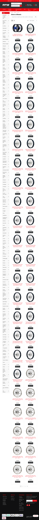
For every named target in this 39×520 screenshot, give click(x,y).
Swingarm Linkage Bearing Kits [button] (4, 331)
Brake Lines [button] (4, 72)
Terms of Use (21, 510)
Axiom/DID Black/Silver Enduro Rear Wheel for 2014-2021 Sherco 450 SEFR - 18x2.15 (18, 265)
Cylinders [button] (4, 158)
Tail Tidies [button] (4, 334)
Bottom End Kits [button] (4, 49)
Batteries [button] (4, 41)
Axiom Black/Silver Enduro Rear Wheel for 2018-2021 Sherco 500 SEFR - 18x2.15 (17, 150)
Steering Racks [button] (4, 319)
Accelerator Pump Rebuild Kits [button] (4, 17)
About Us (12, 496)
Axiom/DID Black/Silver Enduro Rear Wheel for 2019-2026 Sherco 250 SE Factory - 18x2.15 (17, 342)
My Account (5, 496)
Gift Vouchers (5, 206)
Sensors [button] (4, 281)
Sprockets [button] (4, 303)
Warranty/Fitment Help (18, 10)
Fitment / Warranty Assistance (4, 503)
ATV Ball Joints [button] (4, 33)
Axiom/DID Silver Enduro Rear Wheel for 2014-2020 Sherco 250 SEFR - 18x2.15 (30, 418)
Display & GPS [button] (4, 167)
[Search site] (21, 3)
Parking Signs (5, 258)
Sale (24, 9)
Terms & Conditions (21, 497)
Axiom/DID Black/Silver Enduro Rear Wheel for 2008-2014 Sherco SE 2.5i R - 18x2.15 (30, 227)
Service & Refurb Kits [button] (4, 285)
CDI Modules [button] (4, 101)
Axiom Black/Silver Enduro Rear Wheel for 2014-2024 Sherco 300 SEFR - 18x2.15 (17, 111)
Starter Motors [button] (4, 309)
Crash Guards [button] (4, 150)
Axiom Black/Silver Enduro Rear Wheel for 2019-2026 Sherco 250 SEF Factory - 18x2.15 (30, 169)
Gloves (4, 208)
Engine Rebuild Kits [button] (4, 176)
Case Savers (5, 98)
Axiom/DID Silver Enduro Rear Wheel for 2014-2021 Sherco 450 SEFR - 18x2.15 (17, 438)
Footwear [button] (4, 186)
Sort (27, 20)
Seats (4, 277)
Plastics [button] (4, 265)
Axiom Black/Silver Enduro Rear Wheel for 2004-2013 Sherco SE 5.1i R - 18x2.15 (17, 54)
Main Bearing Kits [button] (4, 247)
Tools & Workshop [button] (4, 351)
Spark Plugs (5, 301)
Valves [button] (4, 366)
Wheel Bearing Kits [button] (4, 375)
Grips (4, 213)
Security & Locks (5, 279)
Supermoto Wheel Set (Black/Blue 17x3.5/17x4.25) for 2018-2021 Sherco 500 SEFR (17, 35)
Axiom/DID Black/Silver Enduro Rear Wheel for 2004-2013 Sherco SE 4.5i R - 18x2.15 (30, 207)
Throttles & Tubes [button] (4, 342)
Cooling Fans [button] (4, 138)
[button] (28, 5)
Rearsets (4, 271)
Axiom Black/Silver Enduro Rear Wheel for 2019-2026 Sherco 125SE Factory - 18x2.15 (30, 150)
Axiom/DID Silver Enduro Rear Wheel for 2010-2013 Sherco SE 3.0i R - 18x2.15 (17, 418)
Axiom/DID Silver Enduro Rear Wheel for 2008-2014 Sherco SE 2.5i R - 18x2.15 (30, 399)
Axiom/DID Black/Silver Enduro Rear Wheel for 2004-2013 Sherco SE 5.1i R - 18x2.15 (18, 227)
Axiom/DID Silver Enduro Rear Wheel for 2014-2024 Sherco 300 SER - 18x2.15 (30, 457)
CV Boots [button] (4, 156)
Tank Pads (4, 339)
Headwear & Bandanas (5, 218)
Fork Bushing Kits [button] (4, 189)
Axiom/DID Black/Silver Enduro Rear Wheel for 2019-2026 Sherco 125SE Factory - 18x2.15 (30, 322)
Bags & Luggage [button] (4, 36)
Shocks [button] (4, 287)
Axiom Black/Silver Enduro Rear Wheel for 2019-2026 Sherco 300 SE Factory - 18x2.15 (17, 188)
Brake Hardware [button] (4, 68)
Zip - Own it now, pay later (21, 503)
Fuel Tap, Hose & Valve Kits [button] (4, 200)
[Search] (35, 17)
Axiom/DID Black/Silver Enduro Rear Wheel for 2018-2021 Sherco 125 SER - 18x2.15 (30, 303)
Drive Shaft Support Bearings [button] (4, 153)
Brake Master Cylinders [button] (4, 81)
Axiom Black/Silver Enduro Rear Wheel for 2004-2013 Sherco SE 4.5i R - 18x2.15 (30, 35)
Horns (4, 225)
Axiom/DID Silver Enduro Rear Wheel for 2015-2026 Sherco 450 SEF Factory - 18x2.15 (17, 476)
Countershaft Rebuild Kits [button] (4, 145)
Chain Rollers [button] (4, 109)
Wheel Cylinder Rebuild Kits (5, 379)
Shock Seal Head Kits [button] (4, 299)
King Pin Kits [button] (4, 236)
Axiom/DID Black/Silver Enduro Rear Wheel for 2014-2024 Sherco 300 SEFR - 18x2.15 (18, 284)
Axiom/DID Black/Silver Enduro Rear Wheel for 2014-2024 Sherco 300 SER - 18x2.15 (30, 284)
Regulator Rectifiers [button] (4, 275)
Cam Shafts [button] (4, 91)
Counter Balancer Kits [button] (4, 141)
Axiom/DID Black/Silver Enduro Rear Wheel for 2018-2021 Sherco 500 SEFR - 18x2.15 (18, 322)
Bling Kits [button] (4, 45)
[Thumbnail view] (12, 20)
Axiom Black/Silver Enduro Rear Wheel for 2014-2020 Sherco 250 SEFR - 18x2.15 (30, 73)
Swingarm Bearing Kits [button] (4, 325)
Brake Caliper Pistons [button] (4, 52)
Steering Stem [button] (4, 322)
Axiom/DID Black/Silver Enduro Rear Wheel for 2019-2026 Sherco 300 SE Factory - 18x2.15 (17, 361)
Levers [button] (4, 238)
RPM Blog (12, 499)
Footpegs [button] (4, 184)
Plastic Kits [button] (4, 267)
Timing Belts (5, 347)
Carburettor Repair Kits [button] (4, 95)
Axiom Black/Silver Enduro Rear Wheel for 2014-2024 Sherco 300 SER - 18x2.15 (30, 111)
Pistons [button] (4, 262)
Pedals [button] (4, 260)
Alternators (4, 28)
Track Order (5, 498)
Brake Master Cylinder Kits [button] (4, 76)
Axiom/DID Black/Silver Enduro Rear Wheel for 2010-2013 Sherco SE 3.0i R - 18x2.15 (18, 246)
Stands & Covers (5, 306)
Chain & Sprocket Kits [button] (4, 105)
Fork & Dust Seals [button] (4, 194)
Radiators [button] (4, 269)
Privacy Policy (21, 507)
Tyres (4, 362)
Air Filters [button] (4, 25)
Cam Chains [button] (4, 88)
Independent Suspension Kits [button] (4, 229)
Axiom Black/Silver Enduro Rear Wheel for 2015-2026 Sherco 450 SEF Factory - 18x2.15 (17, 131)
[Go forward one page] (27, 486)
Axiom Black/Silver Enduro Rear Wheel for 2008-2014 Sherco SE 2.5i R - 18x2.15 (30, 54)
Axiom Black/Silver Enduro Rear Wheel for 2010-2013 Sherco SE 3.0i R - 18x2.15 (17, 73)
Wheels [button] (4, 385)
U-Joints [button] (4, 364)
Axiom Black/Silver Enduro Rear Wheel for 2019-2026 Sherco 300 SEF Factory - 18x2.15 (30, 188)
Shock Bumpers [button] (4, 290)
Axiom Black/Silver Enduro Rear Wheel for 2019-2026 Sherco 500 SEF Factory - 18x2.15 (17, 207)
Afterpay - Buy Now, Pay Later (21, 500)
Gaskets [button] (4, 204)
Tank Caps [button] (4, 336)
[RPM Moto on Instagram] (29, 505)
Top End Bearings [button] (4, 354)
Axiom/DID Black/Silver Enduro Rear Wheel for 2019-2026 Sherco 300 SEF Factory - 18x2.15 (30, 361)
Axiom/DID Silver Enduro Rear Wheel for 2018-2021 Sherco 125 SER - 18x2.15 (30, 476)
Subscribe (34, 500)
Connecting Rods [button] (5, 134)
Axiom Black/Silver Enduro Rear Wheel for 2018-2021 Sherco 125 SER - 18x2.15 (30, 131)
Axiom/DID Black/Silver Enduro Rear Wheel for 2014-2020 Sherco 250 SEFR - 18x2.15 (30, 246)
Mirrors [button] (4, 250)
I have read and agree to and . (31, 502)
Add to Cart (18, 40)
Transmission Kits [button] (4, 357)
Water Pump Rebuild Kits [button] (4, 371)
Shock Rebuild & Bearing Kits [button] (4, 294)
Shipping (20, 505)
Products (4, 9)
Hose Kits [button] (4, 223)
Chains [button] (4, 111)
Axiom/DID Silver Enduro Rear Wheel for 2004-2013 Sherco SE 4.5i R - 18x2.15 (30, 380)
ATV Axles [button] (4, 30)
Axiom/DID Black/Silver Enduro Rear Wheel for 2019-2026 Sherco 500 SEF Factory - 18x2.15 (18, 381)
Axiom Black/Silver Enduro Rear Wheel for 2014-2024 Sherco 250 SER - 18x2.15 (30, 92)
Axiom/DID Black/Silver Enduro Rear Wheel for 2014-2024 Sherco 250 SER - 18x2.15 (30, 265)
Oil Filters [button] (4, 256)
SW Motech (29, 10)
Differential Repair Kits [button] (4, 162)
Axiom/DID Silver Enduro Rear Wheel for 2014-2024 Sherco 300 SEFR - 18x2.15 (17, 457)
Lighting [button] (4, 240)
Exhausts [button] (4, 179)
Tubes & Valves (5, 360)
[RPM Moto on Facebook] (27, 505)
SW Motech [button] (4, 391)
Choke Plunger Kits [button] (4, 115)
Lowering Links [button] (4, 244)
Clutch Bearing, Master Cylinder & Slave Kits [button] (4, 126)
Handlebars (5, 215)
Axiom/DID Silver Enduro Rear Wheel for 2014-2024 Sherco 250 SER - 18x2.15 (30, 438)
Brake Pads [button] (4, 85)
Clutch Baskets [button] (4, 121)
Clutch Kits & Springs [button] (4, 131)
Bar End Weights (5, 39)
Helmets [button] (4, 220)
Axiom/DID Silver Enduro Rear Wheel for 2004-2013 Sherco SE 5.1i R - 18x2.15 (17, 399)
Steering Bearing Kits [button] (4, 315)
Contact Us (35, 10)
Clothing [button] (4, 118)
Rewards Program (9, 10)
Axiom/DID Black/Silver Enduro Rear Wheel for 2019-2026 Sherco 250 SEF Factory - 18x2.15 (30, 342)
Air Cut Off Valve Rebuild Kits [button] (4, 22)
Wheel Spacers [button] (4, 383)
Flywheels (4, 182)
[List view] (14, 20)
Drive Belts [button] (4, 164)
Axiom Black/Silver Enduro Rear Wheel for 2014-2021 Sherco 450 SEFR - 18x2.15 (17, 92)
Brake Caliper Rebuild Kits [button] (4, 61)
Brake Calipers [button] (4, 56)
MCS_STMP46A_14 (6, 388)
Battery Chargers (5, 43)
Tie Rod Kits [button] (4, 345)
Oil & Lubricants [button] (4, 253)
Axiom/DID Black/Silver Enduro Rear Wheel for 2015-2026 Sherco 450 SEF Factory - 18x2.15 (18, 304)
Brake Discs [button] (4, 65)
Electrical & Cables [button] (4, 173)
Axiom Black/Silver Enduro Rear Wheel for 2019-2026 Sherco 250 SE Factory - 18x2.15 (17, 169)
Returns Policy (21, 508)
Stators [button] (4, 311)
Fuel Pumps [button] (4, 197)
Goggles (4, 210)
